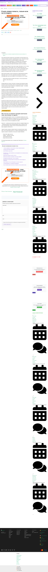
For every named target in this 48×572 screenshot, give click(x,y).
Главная (2, 8)
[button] (2, 32)
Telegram (18, 187)
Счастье (32, 5)
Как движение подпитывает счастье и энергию (10, 158)
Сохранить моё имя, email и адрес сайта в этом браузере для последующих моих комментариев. (14, 222)
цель (2, 229)
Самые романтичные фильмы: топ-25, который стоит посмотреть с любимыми (39, 236)
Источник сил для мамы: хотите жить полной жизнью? (39, 364)
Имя (3, 215)
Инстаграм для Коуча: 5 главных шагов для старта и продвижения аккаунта (38, 124)
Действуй (5, 8)
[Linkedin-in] (45, 0)
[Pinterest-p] (47, 0)
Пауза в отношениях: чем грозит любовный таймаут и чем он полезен (38, 207)
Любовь (28, 5)
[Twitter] (42, 0)
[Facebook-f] (41, 0)
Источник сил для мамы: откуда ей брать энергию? (39, 404)
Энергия (14, 5)
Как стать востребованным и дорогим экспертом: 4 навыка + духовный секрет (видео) (39, 179)
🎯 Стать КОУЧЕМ (43, 535)
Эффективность (9, 5)
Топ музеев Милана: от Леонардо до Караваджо (11, 163)
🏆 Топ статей (43, 530)
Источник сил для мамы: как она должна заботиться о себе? (38, 323)
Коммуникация (19, 5)
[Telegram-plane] (43, 0)
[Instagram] (44, 0)
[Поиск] (47, 5)
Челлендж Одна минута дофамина (8, 149)
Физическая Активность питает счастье (9, 155)
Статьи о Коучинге (3, 5)
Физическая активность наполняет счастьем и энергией (12, 156)
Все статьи (35, 5)
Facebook (15, 187)
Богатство (24, 5)
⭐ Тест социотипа (19, 570)
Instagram (11, 187)
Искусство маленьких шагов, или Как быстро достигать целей (39, 483)
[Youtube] (39, 0)
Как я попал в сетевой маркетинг (37, 442)
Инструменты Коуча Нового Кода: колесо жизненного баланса (38, 151)
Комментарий (4, 205)
